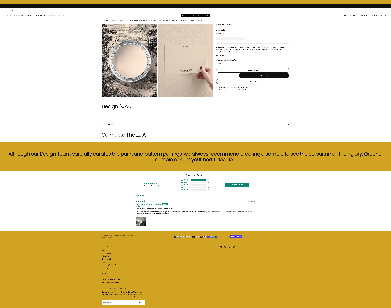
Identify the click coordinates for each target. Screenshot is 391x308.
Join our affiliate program (111, 280)
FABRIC (35, 15)
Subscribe (139, 302)
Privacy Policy (106, 277)
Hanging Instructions (109, 268)
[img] (140, 201)
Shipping (239, 34)
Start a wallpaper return (110, 283)
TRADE (64, 15)
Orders (104, 262)
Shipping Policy (107, 259)
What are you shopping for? (226, 60)
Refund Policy (106, 256)
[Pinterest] (233, 246)
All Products (122, 20)
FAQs (103, 250)
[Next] (288, 137)
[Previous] (284, 137)
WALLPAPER (7, 15)
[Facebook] (221, 246)
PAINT (16, 15)
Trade (104, 271)
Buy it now (253, 81)
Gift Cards (105, 274)
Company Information (110, 265)
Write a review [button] (237, 185)
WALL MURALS (25, 15)
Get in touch (106, 253)
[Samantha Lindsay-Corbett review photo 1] (141, 221)
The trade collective (196, 6)
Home (114, 20)
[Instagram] (225, 246)
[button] (8, 10)
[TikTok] (229, 246)
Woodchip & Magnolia (224, 24)
